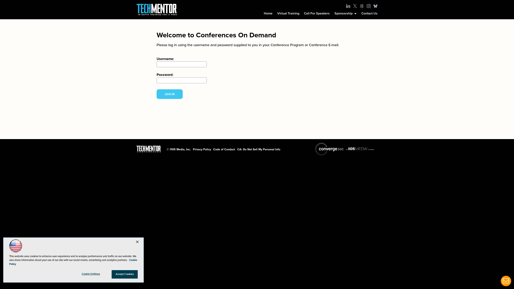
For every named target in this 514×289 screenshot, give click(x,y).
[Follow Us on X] (355, 6)
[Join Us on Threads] (362, 6)
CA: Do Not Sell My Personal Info (258, 149)
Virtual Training (288, 13)
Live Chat (506, 281)
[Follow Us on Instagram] (369, 6)
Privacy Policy (202, 149)
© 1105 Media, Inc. (179, 149)
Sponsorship (344, 13)
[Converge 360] (329, 149)
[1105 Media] (360, 149)
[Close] (137, 241)
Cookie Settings (91, 274)
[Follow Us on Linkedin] (348, 6)
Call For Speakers (317, 13)
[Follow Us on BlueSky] (375, 6)
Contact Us (369, 13)
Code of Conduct (224, 149)
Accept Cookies (125, 274)
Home (268, 13)
